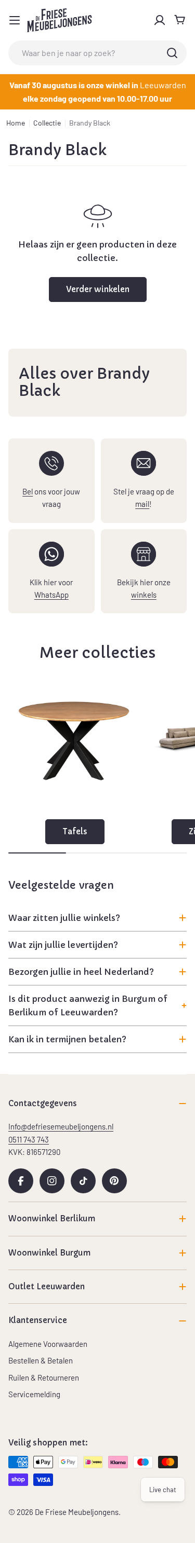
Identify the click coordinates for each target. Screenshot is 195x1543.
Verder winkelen (97, 289)
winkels (144, 594)
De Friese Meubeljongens (77, 1512)
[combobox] (97, 52)
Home (15, 122)
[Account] (159, 20)
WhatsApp (51, 594)
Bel (27, 491)
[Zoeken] (172, 53)
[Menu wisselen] (14, 20)
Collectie (47, 122)
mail (142, 503)
